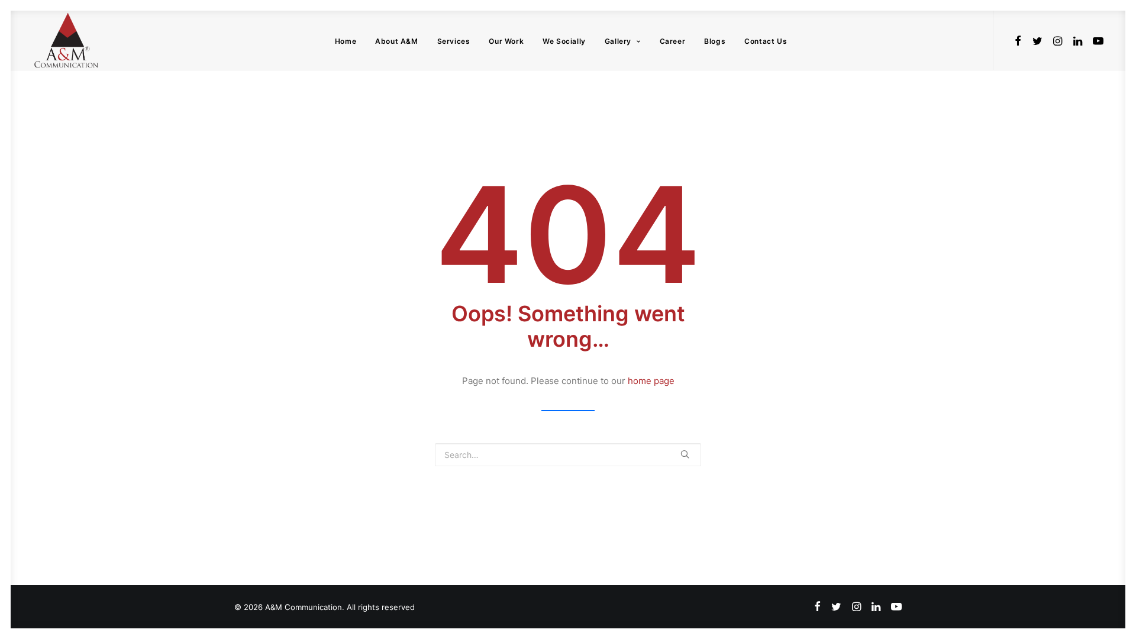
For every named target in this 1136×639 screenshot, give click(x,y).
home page (651, 380)
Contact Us (765, 41)
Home (345, 41)
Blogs (714, 41)
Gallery (618, 41)
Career (673, 41)
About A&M (396, 41)
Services (453, 41)
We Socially (564, 41)
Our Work (506, 41)
